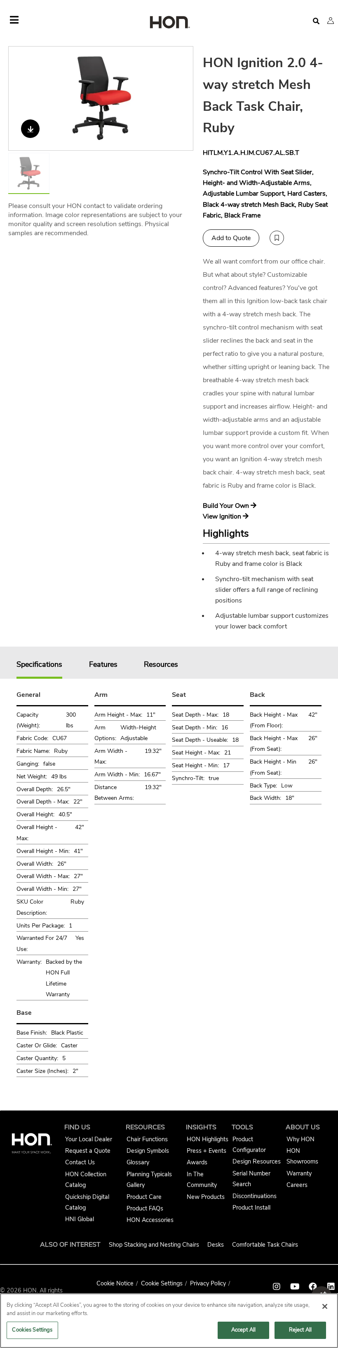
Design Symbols (148, 1151)
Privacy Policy (208, 1283)
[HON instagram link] (276, 1286)
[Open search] (316, 21)
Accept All (243, 1330)
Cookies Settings (32, 1330)
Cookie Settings (162, 1283)
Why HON (300, 1139)
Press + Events (206, 1151)
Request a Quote (87, 1151)
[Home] (169, 22)
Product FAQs (145, 1208)
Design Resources (256, 1161)
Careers (296, 1185)
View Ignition (223, 516)
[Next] (182, 98)
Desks (215, 1245)
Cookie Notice (115, 1283)
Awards (197, 1162)
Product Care (144, 1197)
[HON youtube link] (295, 1286)
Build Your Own (227, 505)
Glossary (138, 1162)
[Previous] (20, 98)
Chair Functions (147, 1139)
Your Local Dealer (88, 1139)
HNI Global (79, 1219)
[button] (330, 20)
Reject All (300, 1330)
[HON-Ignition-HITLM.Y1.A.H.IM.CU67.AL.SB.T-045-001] (101, 98)
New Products (206, 1197)
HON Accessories (150, 1220)
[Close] (325, 1306)
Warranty (299, 1173)
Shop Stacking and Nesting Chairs (154, 1245)
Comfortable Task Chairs (265, 1245)
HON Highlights (207, 1139)
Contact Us (80, 1162)
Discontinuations (254, 1196)
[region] (169, 1320)
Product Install (251, 1207)
